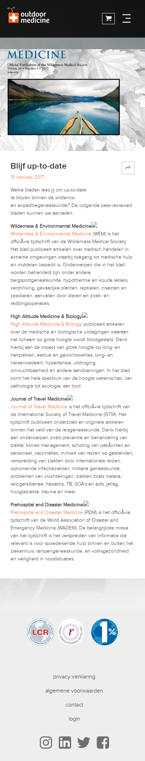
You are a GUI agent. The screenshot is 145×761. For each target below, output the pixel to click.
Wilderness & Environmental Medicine (51, 233)
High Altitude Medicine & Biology (46, 324)
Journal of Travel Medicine (39, 406)
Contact (74, 705)
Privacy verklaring (74, 677)
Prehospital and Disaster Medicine (47, 512)
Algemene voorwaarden (74, 691)
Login (74, 719)
